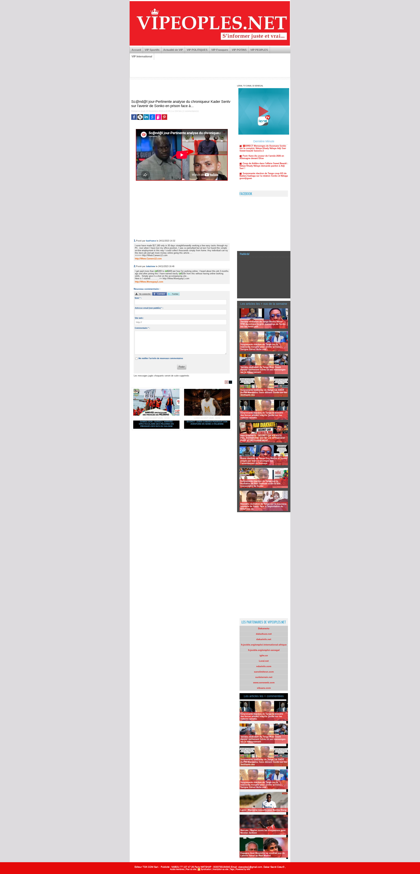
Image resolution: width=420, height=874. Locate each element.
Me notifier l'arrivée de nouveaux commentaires (160, 358)
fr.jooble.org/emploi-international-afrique (264, 644)
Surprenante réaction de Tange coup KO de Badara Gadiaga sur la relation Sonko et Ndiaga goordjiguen (264, 156)
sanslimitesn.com (264, 671)
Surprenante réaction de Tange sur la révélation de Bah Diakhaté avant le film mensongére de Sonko (260, 483)
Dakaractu (263, 628)
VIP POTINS (239, 50)
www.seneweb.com (263, 682)
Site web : (139, 318)
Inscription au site (220, 869)
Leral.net (264, 661)
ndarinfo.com (263, 666)
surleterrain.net (263, 677)
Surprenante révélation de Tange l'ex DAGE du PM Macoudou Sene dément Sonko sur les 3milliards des (263, 392)
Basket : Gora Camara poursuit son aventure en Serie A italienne (207, 423)
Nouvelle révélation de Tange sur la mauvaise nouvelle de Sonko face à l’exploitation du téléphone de (263, 506)
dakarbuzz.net (264, 634)
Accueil (136, 50)
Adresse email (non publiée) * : (149, 308)
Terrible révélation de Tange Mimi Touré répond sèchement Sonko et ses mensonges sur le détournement (262, 369)
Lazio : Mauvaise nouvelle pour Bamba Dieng (263, 810)
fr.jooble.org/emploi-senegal (264, 650)
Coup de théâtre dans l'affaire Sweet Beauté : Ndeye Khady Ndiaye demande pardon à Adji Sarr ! (264, 146)
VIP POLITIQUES (197, 50)
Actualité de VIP (173, 50)
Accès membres (177, 869)
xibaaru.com (264, 688)
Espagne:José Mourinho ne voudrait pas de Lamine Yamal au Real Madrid (262, 854)
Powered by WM (243, 869)
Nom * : (138, 298)
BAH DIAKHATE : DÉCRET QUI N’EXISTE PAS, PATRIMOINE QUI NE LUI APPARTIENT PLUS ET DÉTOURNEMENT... (262, 438)
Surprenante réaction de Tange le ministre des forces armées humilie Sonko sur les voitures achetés (261, 415)
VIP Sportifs (152, 50)
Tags (232, 869)
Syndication (206, 869)
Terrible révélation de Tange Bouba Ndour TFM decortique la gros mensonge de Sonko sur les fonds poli (263, 324)
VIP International (142, 56)
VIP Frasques (219, 50)
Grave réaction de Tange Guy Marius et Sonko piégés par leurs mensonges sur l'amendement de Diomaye (263, 460)
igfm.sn (264, 655)
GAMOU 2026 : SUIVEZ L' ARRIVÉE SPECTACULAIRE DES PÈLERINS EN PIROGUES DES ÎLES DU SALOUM (156, 424)
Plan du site (191, 869)
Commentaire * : (142, 328)
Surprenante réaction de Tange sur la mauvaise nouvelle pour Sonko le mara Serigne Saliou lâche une (260, 347)
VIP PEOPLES (259, 50)
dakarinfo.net (263, 639)
